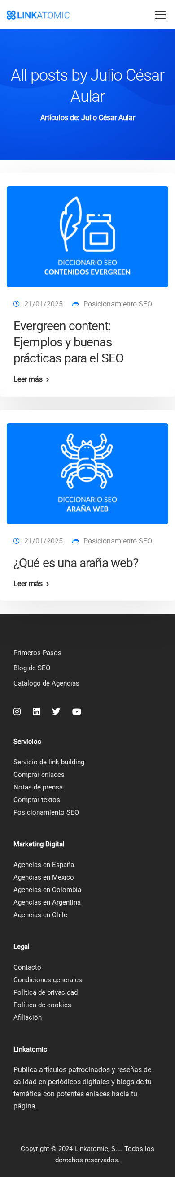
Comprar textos (36, 800)
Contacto (27, 967)
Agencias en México (43, 877)
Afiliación (27, 1017)
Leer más (28, 379)
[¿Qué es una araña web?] (87, 470)
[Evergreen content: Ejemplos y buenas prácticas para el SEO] (87, 233)
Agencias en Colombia (47, 890)
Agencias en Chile (40, 915)
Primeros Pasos (37, 653)
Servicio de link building (48, 762)
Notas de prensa (38, 787)
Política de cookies (42, 1005)
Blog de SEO (31, 668)
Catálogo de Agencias (46, 683)
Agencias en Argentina (47, 902)
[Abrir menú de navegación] (160, 15)
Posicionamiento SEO (117, 304)
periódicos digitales (78, 1082)
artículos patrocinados (74, 1069)
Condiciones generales (47, 980)
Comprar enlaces (39, 775)
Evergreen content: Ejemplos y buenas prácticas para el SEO (68, 342)
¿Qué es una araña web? (76, 563)
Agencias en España (43, 865)
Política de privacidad (45, 992)
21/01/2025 (43, 304)
